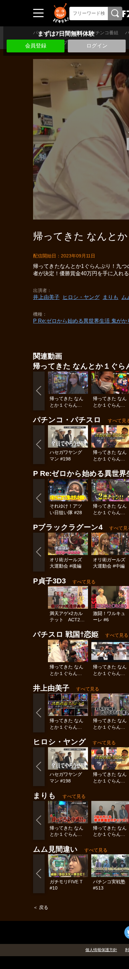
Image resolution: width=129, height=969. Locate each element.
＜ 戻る (40, 907)
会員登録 (35, 45)
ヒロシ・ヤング (81, 297)
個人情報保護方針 (101, 950)
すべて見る (84, 581)
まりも (110, 297)
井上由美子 (46, 297)
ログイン (97, 45)
